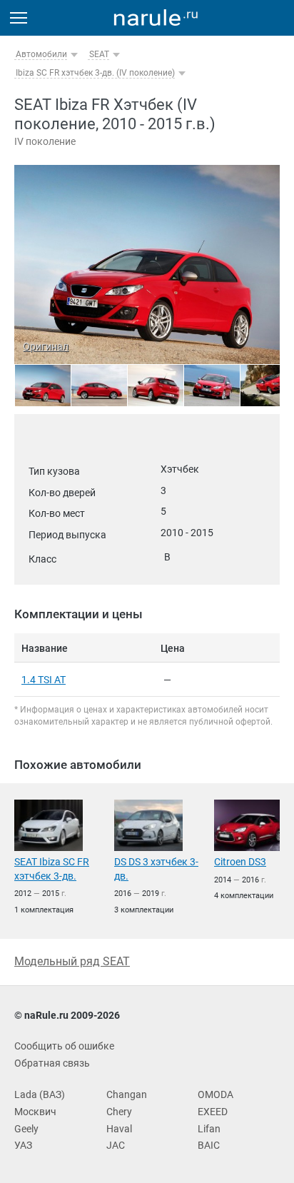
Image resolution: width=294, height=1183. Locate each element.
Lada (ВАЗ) (39, 1094)
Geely (26, 1128)
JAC (115, 1145)
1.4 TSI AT (43, 679)
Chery (119, 1111)
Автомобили (41, 54)
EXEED (213, 1111)
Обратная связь (52, 1063)
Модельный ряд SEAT (72, 961)
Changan (126, 1094)
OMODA (215, 1094)
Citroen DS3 (240, 861)
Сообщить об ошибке (64, 1046)
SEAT (99, 54)
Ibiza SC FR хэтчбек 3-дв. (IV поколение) (95, 73)
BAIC (209, 1145)
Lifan (209, 1128)
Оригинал (46, 346)
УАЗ (23, 1145)
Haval (119, 1128)
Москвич (35, 1111)
